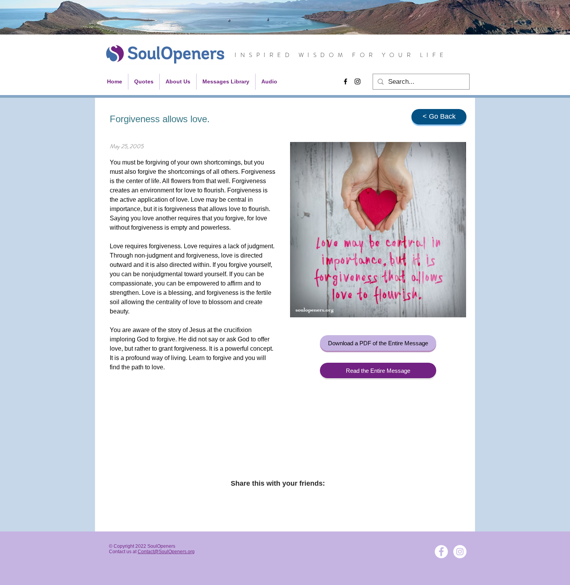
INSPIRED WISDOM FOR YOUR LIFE (341, 55)
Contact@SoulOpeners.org (166, 551)
